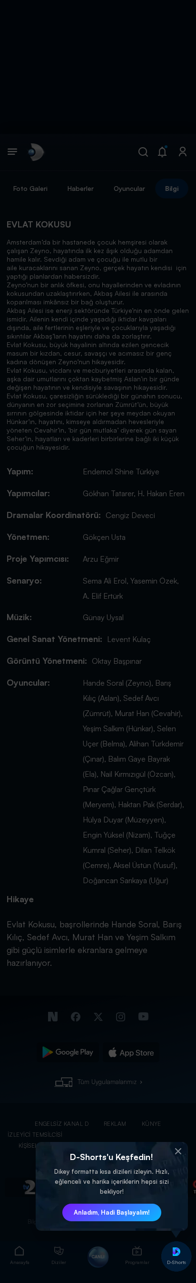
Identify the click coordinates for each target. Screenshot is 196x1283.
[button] (178, 1151)
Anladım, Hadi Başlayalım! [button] (112, 1212)
